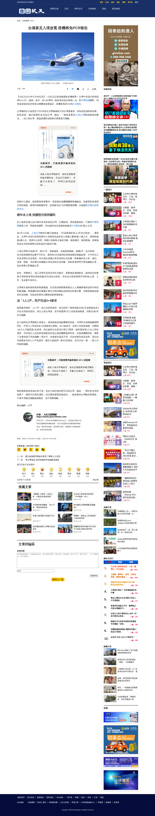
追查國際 (31, 802)
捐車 (112, 2)
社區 (66, 9)
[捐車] (121, 358)
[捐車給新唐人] (121, 86)
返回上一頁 (57, 579)
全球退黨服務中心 (88, 802)
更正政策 (30, 797)
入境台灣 (80, 115)
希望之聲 (75, 802)
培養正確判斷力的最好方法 (43, 516)
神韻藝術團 (53, 802)
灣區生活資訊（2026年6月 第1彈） (130, 439)
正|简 (94, 89)
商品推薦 (116, 9)
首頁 (18, 21)
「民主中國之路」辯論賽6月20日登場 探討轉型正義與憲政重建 (130, 453)
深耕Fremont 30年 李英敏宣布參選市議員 (130, 425)
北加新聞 (25, 21)
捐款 (118, 2)
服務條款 (40, 797)
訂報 (107, 2)
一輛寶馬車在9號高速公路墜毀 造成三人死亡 (130, 481)
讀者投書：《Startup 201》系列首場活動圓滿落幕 (130, 495)
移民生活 (78, 9)
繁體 (136, 2)
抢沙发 (96, 480)
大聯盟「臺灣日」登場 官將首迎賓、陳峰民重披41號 (130, 210)
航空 (88, 205)
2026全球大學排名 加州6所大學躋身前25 (130, 411)
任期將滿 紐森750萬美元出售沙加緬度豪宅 (129, 320)
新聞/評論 (54, 9)
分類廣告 (92, 9)
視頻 (104, 9)
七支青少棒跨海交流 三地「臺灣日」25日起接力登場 (130, 197)
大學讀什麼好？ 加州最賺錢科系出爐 (130, 224)
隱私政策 (50, 797)
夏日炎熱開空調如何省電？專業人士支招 (42, 456)
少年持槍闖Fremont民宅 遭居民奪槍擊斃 (130, 252)
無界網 (116, 802)
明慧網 (100, 802)
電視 (101, 2)
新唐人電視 (42, 802)
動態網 (108, 802)
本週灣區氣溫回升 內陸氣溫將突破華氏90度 (130, 266)
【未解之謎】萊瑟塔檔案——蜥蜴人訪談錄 (130, 397)
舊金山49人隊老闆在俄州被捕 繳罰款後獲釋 (130, 238)
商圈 (123, 2)
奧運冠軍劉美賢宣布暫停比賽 (130, 278)
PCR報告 (77, 104)
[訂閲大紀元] (121, 722)
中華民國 (85, 100)
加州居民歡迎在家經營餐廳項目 (130, 291)
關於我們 (21, 797)
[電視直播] (121, 789)
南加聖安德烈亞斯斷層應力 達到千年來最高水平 (130, 467)
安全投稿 (59, 797)
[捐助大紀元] (121, 767)
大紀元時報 (64, 802)
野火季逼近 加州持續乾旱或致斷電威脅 (42, 460)
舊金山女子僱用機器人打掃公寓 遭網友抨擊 (130, 306)
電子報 (130, 2)
